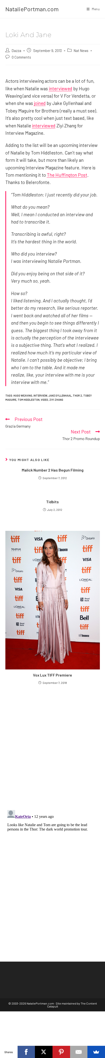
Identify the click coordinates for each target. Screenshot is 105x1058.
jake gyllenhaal (60, 395)
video (44, 399)
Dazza (16, 50)
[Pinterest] (61, 1052)
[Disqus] (52, 869)
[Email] (79, 1052)
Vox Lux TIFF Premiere (52, 675)
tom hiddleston (29, 399)
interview (40, 395)
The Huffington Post (67, 175)
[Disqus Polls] (52, 747)
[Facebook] (26, 1052)
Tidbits (52, 501)
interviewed (60, 88)
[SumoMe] (96, 1052)
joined (40, 103)
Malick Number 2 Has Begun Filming (53, 470)
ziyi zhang (56, 399)
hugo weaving (22, 395)
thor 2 (77, 395)
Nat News (81, 50)
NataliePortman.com (32, 8)
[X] (43, 1052)
